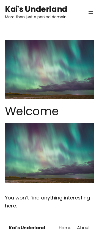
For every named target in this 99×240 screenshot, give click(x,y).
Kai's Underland (36, 9)
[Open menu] (90, 12)
